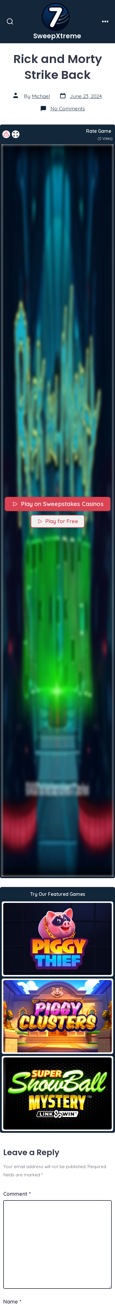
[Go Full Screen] (15, 134)
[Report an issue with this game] (6, 134)
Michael (41, 96)
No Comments (67, 108)
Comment (17, 1193)
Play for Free (61, 521)
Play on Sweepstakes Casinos (61, 504)
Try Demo (58, 939)
